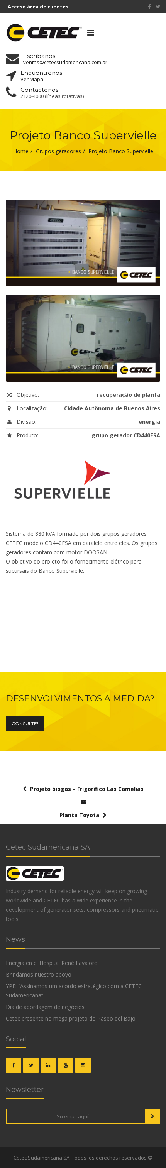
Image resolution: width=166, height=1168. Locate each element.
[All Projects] (83, 802)
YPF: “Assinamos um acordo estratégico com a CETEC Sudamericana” (74, 990)
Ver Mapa (31, 79)
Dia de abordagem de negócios (45, 1007)
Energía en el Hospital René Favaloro (52, 963)
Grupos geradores (58, 151)
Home (21, 151)
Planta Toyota (80, 815)
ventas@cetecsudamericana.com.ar (65, 62)
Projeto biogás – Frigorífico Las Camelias (86, 788)
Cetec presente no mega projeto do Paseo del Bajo (71, 1018)
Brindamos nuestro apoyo (38, 974)
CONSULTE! (25, 723)
